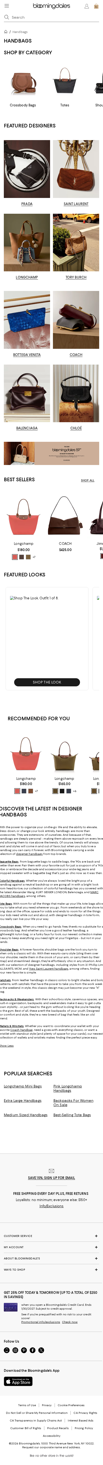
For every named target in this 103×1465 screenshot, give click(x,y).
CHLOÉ (76, 428)
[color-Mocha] (21, 557)
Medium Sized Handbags (25, 1115)
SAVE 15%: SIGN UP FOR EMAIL (51, 1178)
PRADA (27, 204)
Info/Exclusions (52, 1206)
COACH (76, 355)
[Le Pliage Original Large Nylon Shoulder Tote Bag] (24, 515)
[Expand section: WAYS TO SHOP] (51, 1269)
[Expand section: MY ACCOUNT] (51, 1247)
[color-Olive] (28, 557)
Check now (70, 1322)
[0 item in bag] (96, 6)
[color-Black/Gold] (62, 791)
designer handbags (29, 854)
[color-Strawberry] (14, 557)
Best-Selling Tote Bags (72, 1115)
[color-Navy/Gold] (24, 791)
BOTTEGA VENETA (27, 355)
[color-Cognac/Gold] (30, 791)
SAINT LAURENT (76, 204)
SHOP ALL (87, 480)
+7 (34, 557)
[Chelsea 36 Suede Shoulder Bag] (65, 515)
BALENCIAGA (27, 428)
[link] (24, 550)
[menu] (7, 6)
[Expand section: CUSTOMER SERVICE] (51, 1235)
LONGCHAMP (27, 277)
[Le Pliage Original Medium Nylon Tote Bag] (64, 752)
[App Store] (18, 1381)
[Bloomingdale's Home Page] (51, 6)
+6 (74, 791)
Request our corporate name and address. (51, 1447)
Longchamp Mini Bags (23, 1086)
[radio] (15, 557)
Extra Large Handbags (22, 1101)
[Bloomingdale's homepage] (7, 32)
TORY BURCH (76, 277)
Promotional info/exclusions (40, 1322)
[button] (47, 638)
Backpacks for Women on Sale (73, 1103)
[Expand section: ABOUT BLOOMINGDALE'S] (51, 1258)
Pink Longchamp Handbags (67, 1088)
